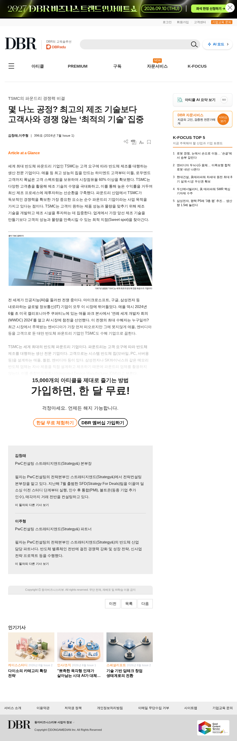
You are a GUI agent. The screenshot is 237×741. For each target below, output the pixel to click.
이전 (112, 604)
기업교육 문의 (221, 22)
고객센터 (200, 22)
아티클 (37, 66)
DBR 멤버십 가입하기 (102, 422)
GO (224, 99)
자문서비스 (157, 66)
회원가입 (183, 22)
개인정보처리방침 (110, 708)
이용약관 (43, 708)
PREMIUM (77, 66)
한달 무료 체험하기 (55, 422)
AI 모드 (218, 44)
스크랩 (149, 142)
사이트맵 (190, 708)
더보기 (126, 141)
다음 (145, 604)
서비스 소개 (12, 708)
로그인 (167, 22)
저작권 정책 (73, 708)
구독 (117, 66)
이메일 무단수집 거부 (153, 708)
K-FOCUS (197, 66)
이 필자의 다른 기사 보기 (32, 505)
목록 (129, 604)
